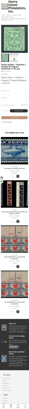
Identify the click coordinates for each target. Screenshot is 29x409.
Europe (8, 15)
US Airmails (14, 167)
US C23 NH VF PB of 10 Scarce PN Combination (14, 303)
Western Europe (16, 15)
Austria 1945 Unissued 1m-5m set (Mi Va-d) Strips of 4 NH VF (14, 212)
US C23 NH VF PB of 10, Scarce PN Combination (14, 257)
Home (3, 15)
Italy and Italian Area (7, 17)
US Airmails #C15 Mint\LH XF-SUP (14, 168)
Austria (14, 210)
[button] (3, 39)
